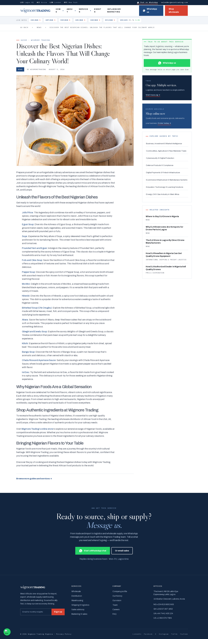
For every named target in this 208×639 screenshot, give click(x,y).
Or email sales (122, 551)
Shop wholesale (174, 10)
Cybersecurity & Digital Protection (160, 158)
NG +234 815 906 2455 (164, 604)
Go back (24, 27)
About (70, 10)
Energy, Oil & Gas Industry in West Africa (162, 194)
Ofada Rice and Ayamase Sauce (38, 360)
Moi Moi (26, 284)
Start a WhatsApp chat (95, 551)
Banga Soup (28, 352)
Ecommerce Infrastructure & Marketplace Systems (166, 180)
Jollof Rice (27, 212)
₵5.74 (130, 20)
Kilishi (25, 343)
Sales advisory (77, 609)
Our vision (116, 600)
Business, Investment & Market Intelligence (164, 143)
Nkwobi (26, 296)
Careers (115, 609)
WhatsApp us (152, 10)
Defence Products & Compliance (159, 165)
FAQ (114, 614)
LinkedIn (137, 634)
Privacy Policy (63, 634)
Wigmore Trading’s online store (37, 429)
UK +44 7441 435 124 (163, 613)
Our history (117, 596)
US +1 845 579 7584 (163, 618)
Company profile (119, 591)
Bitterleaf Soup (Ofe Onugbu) (37, 308)
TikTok (174, 634)
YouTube (184, 634)
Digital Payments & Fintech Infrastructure (163, 172)
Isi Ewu (25, 372)
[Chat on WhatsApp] (7, 631)
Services (83, 10)
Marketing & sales (79, 614)
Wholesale (76, 591)
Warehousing (77, 600)
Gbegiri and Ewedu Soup (34, 331)
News (39, 27)
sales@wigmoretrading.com (174, 2)
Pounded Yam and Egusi (34, 248)
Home (58, 10)
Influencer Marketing (114, 10)
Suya (24, 236)
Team (114, 605)
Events (97, 10)
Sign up (58, 612)
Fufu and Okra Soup (32, 260)
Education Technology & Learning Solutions (164, 187)
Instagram (164, 634)
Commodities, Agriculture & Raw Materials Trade (166, 151)
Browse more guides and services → (34, 479)
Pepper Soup (28, 272)
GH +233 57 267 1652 (163, 609)
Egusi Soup (28, 224)
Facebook (148, 634)
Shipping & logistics (80, 605)
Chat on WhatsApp (149, 2)
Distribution (76, 596)
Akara (25, 319)
